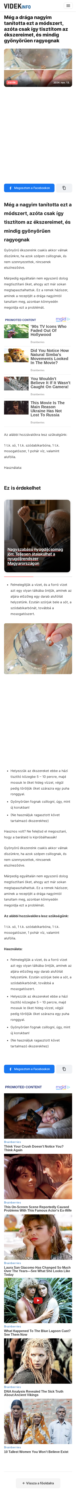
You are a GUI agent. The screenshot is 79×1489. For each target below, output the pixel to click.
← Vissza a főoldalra (38, 1483)
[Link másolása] (64, 188)
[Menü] (68, 6)
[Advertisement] (39, 132)
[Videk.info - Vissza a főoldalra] (17, 5)
